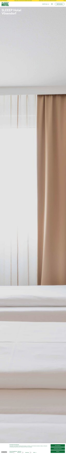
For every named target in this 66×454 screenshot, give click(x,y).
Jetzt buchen (60, 4)
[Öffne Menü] (52, 4)
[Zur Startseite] (5, 4)
